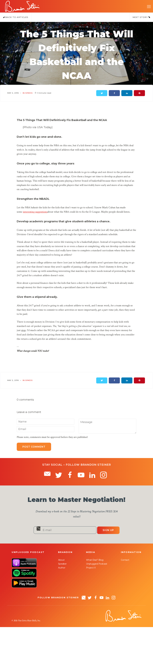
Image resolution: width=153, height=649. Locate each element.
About (61, 560)
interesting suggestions (35, 211)
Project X (91, 567)
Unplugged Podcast (96, 563)
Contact (125, 560)
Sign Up (108, 530)
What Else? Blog (94, 560)
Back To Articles (16, 17)
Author (61, 567)
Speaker (62, 563)
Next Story (141, 17)
